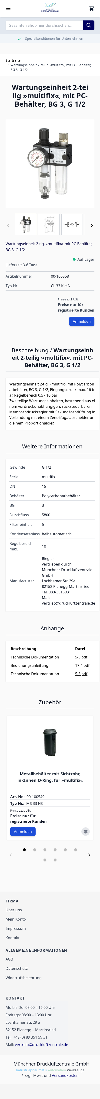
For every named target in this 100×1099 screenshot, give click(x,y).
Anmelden (82, 321)
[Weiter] (91, 225)
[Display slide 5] (65, 850)
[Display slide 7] (45, 860)
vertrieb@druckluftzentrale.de (41, 1044)
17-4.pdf (82, 665)
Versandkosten (65, 1075)
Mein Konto (16, 919)
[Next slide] (89, 855)
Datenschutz (17, 968)
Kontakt (13, 937)
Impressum (16, 928)
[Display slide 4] (55, 850)
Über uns (14, 909)
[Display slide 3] (45, 850)
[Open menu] (8, 8)
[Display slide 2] (35, 850)
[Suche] (88, 25)
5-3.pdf (81, 657)
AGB (9, 959)
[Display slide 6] (75, 850)
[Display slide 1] (24, 850)
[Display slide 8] (55, 860)
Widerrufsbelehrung (24, 977)
